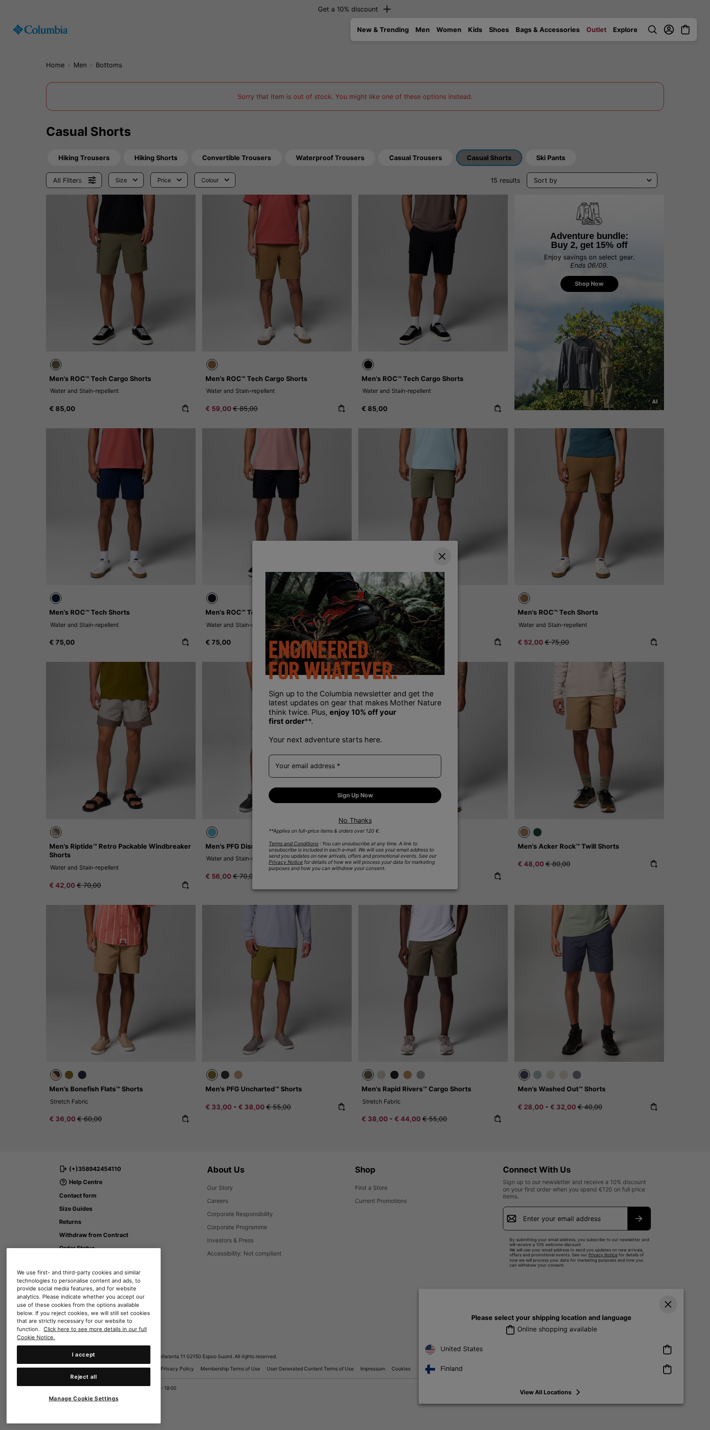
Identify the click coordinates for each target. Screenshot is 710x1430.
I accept (83, 1354)
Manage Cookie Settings (83, 1398)
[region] (84, 1335)
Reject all (83, 1376)
